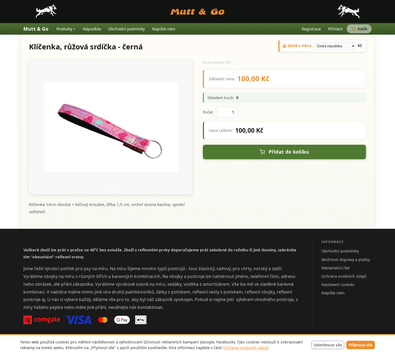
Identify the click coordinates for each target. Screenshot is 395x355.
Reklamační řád (335, 267)
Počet (208, 112)
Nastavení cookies (337, 284)
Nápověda (92, 28)
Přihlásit (335, 28)
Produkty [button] (64, 28)
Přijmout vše (360, 344)
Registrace (311, 28)
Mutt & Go (36, 29)
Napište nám (163, 28)
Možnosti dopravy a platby (345, 259)
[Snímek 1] (111, 187)
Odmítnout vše (328, 344)
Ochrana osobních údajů (245, 347)
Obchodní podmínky (126, 28)
